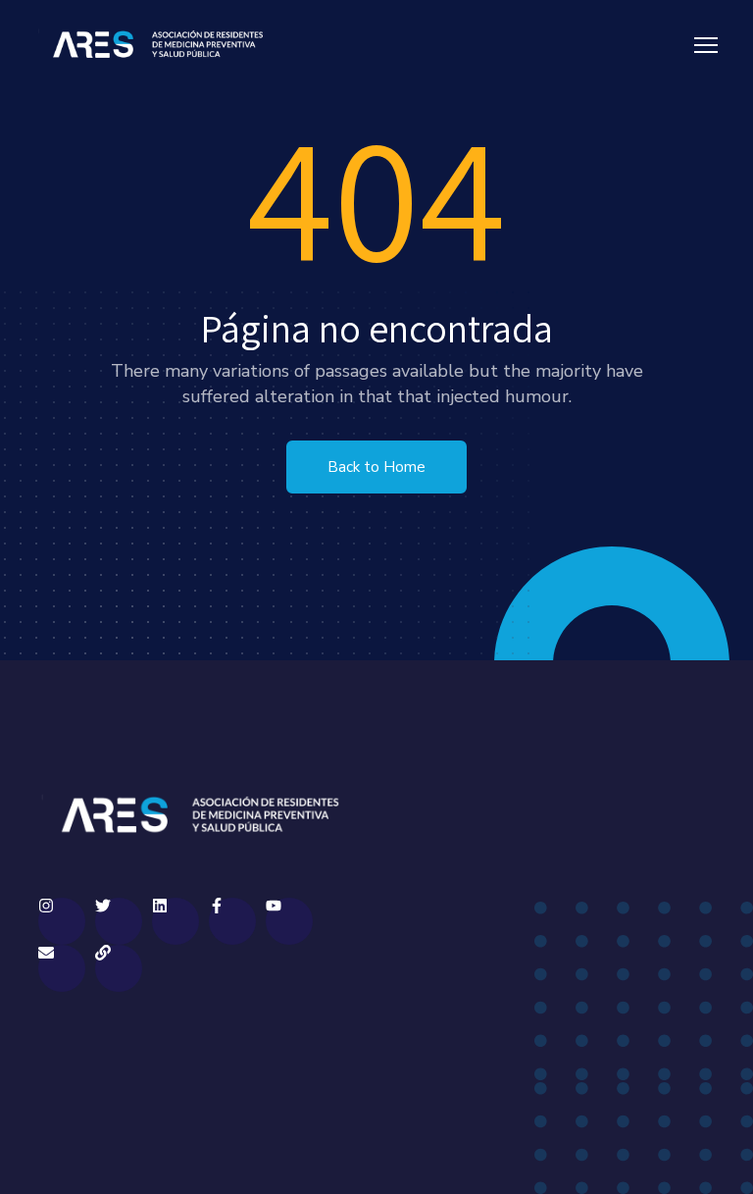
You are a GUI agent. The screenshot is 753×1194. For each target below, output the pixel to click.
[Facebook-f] (232, 921)
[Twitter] (118, 921)
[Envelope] (61, 968)
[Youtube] (289, 921)
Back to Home (376, 467)
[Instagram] (61, 921)
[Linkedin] (175, 921)
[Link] (118, 968)
